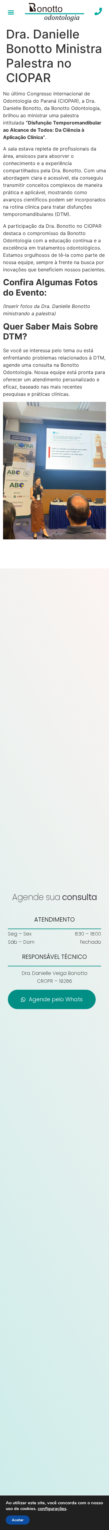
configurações (52, 1508)
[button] (11, 12)
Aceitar (18, 1520)
